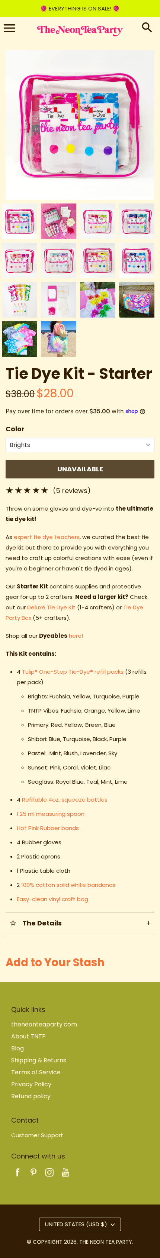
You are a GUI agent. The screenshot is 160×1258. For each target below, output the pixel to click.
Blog (17, 1048)
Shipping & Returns (38, 1060)
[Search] (147, 28)
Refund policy (31, 1096)
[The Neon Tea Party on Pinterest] (33, 1177)
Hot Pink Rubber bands (48, 828)
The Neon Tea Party (105, 1242)
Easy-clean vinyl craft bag (52, 899)
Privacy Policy (31, 1084)
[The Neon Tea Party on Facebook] (17, 1177)
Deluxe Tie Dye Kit (51, 607)
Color (15, 429)
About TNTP (28, 1036)
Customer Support (37, 1135)
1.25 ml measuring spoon (50, 814)
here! (76, 636)
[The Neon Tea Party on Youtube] (65, 1177)
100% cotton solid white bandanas (68, 885)
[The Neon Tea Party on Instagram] (49, 1177)
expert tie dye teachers (47, 537)
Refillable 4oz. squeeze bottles (65, 800)
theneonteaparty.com (44, 1024)
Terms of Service (36, 1072)
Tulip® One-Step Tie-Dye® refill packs (73, 672)
